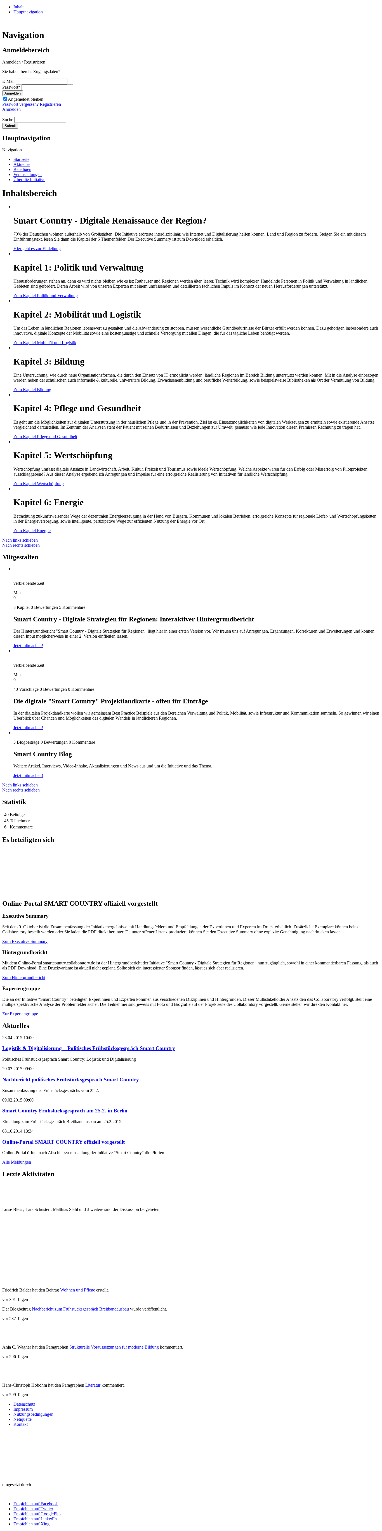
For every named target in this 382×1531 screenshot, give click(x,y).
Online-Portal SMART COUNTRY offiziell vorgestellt (63, 1142)
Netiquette (22, 1419)
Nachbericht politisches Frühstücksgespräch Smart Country (70, 1079)
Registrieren (50, 104)
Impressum (23, 1409)
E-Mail (8, 81)
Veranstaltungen (27, 174)
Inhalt (18, 6)
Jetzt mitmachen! (28, 645)
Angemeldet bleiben (25, 99)
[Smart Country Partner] (13, 1452)
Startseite (21, 159)
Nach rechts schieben (21, 545)
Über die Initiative (29, 179)
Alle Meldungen (16, 1162)
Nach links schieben (20, 540)
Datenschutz (24, 1404)
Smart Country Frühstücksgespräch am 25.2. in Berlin (65, 1111)
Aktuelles (21, 164)
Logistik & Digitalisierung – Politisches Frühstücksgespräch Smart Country (88, 1048)
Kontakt (20, 1424)
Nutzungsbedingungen (33, 1414)
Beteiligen (22, 169)
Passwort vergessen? (20, 104)
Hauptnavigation (28, 12)
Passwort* (11, 87)
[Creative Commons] (13, 1475)
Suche (7, 119)
